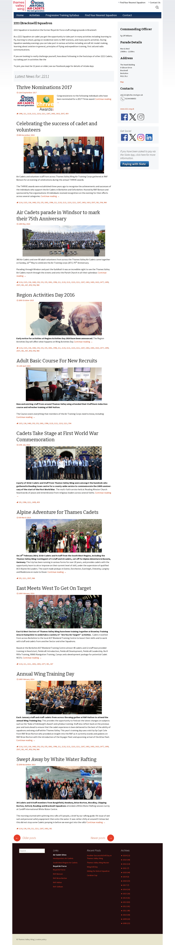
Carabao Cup (92, 875)
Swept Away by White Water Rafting (56, 759)
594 (101, 202)
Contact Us (155, 2)
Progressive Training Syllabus (62, 15)
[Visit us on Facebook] (124, 137)
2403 (53, 113)
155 (42, 202)
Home (20, 15)
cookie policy (41, 939)
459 (66, 113)
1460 (34, 202)
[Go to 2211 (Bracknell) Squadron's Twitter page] (132, 117)
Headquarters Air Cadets (63, 858)
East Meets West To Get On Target (53, 588)
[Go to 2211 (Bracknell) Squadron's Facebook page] (124, 117)
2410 (58, 113)
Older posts (25, 838)
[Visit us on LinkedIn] (149, 137)
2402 (87, 282)
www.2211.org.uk (127, 109)
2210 (39, 113)
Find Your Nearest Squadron (132, 2)
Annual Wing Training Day (45, 674)
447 (26, 285)
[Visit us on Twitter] (132, 137)
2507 (63, 113)
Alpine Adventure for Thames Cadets (57, 512)
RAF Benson (58, 874)
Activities (34, 15)
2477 (102, 282)
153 (38, 202)
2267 (48, 113)
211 (24, 113)
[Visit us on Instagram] (140, 137)
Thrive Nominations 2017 (44, 87)
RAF (57, 882)
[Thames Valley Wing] (28, 6)
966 (105, 202)
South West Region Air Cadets (65, 862)
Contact (127, 15)
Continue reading (50, 196)
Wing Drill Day (92, 867)
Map (122, 82)
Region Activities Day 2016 (45, 295)
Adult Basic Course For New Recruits (56, 361)
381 (97, 202)
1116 (20, 202)
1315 (25, 202)
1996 (20, 113)
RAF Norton (60, 878)
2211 (43, 113)
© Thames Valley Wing (25, 939)
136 (29, 202)
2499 (107, 282)
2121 (34, 113)
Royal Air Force (59, 869)
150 (38, 282)
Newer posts (101, 838)
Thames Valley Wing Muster (98, 862)
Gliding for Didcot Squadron (98, 871)
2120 (29, 113)
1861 (46, 202)
